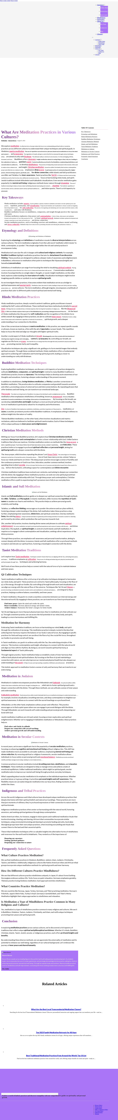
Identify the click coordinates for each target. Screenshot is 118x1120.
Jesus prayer (71, 442)
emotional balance (47, 757)
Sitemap (97, 1114)
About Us (100, 21)
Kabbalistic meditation (10, 695)
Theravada (5, 394)
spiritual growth (47, 218)
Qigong (70, 587)
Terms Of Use (98, 1106)
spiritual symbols (64, 267)
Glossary (100, 34)
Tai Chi (54, 175)
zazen (29, 162)
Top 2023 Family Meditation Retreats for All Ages (56, 1032)
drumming (65, 183)
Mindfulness (101, 17)
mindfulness (33, 164)
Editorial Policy (99, 1112)
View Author (5, 968)
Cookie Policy (98, 1108)
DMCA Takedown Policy (101, 1109)
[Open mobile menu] (92, 37)
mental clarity (25, 285)
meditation (15, 146)
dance (18, 516)
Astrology (100, 5)
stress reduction (13, 224)
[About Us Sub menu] (104, 21)
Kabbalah (56, 682)
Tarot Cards (103, 15)
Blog (101, 31)
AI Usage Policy (99, 1111)
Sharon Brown (12, 140)
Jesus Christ (52, 454)
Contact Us (103, 27)
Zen (2, 409)
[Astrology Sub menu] (104, 5)
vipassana (32, 159)
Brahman (27, 156)
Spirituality (101, 19)
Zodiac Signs (104, 7)
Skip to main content (5, 0)
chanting (55, 186)
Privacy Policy (98, 1105)
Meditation (4, 140)
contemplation (45, 216)
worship (22, 465)
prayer (41, 170)
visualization (34, 206)
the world (19, 663)
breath (39, 336)
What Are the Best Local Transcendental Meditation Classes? (56, 1009)
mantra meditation (16, 151)
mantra (26, 203)
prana (23, 341)
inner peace (56, 316)
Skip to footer (14, 0)
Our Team (103, 24)
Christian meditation (36, 167)
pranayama (18, 154)
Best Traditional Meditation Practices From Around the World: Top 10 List (56, 1056)
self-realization (27, 208)
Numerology (104, 11)
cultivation (31, 559)
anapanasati (57, 396)
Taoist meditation (22, 556)
